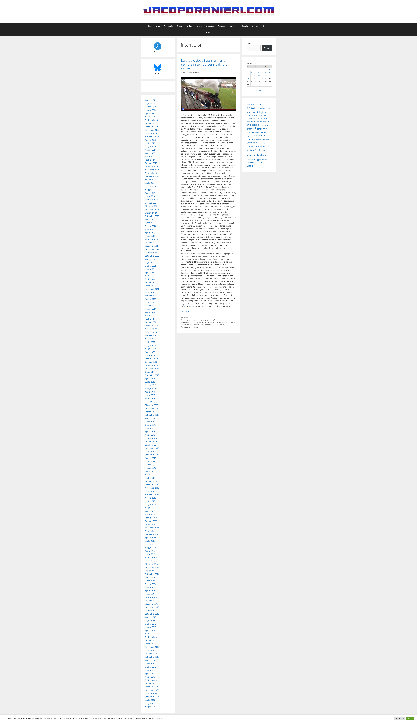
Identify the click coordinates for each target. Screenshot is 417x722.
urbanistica (208, 325)
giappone (250, 129)
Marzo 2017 (150, 475)
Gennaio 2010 (151, 683)
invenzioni (260, 132)
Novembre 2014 (152, 567)
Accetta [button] (410, 718)
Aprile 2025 (150, 153)
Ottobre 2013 (151, 611)
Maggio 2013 (150, 627)
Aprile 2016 (150, 511)
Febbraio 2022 (151, 279)
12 (255, 76)
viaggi (250, 165)
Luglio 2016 (150, 501)
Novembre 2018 (152, 408)
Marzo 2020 (150, 355)
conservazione (255, 115)
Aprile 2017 (150, 471)
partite (198, 322)
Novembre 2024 (152, 170)
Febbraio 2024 (151, 200)
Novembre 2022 (152, 249)
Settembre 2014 (152, 574)
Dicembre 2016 (151, 485)
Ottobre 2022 (151, 253)
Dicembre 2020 (151, 325)
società (250, 150)
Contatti (255, 26)
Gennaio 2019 (151, 402)
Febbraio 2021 (151, 319)
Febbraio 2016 (151, 518)
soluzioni (222, 322)
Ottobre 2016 (151, 491)
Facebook (222, 26)
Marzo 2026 (150, 117)
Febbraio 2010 (151, 680)
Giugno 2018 (150, 425)
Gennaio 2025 (151, 163)
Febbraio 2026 (151, 120)
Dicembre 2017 (151, 445)
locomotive (185, 322)
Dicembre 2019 (151, 365)
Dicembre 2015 (151, 524)
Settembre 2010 (152, 657)
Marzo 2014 (150, 594)
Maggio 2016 (150, 508)
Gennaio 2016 (151, 521)
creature (251, 118)
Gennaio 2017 (151, 481)
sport (228, 322)
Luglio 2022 (150, 262)
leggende (249, 136)
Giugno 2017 (150, 465)
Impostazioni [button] (400, 718)
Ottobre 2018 (150, 412)
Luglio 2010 (150, 664)
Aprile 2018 (150, 432)
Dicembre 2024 (151, 166)
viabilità (221, 325)
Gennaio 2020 (151, 362)
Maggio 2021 (150, 309)
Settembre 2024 (152, 176)
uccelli (257, 163)
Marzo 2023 (150, 236)
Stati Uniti (261, 150)
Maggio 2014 (150, 587)
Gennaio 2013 (151, 640)
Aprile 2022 (150, 272)
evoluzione (253, 124)
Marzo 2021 (150, 315)
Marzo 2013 (150, 634)
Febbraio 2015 (151, 557)
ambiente (256, 104)
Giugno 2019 (150, 385)
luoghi (257, 135)
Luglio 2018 (150, 422)
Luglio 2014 (150, 581)
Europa (210, 320)
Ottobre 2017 (150, 451)
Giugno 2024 (150, 186)
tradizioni (265, 160)
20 (259, 79)
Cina (266, 112)
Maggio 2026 (150, 110)
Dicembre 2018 (151, 405)
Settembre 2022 (152, 256)
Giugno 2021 (150, 306)
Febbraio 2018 (151, 438)
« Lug (258, 90)
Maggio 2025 (150, 150)
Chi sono (266, 26)
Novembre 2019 (152, 369)
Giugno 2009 (150, 703)
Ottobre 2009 (151, 693)
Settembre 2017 (152, 455)
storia (251, 154)
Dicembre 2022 (151, 246)
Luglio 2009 (150, 700)
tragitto (189, 325)
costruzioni (264, 115)
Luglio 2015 (150, 541)
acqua (248, 104)
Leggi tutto (186, 312)
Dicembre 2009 (152, 687)
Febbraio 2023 (151, 239)
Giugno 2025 (150, 147)
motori (268, 136)
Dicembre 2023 (151, 206)
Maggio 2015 (150, 547)
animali (252, 108)
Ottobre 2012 (150, 650)
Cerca (249, 44)
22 (266, 79)
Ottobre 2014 (151, 571)
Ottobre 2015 (150, 531)
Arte (158, 26)
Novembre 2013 (152, 607)
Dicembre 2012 (151, 644)
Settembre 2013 (152, 614)
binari (185, 320)
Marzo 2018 (150, 435)
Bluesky (245, 26)
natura (251, 139)
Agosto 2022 (150, 259)
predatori (262, 143)
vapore (215, 325)
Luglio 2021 (150, 302)
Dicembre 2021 (151, 286)
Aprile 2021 (150, 312)
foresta (262, 125)
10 (248, 76)
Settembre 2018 (152, 415)
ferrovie (217, 320)
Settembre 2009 (152, 697)
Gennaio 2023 (151, 243)
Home (149, 26)
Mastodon (233, 26)
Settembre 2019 (152, 375)
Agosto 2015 (150, 538)
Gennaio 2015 (151, 561)
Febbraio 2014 (151, 597)
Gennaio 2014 (151, 601)
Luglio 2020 (150, 342)
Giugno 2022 (150, 266)
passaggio (205, 322)
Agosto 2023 (150, 219)
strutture (268, 155)
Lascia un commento (191, 327)
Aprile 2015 (150, 551)
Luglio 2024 (150, 183)
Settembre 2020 (152, 335)
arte (248, 112)
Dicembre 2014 (151, 564)
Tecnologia (168, 26)
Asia (253, 112)
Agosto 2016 (150, 498)
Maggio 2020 (150, 349)
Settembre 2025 (152, 137)
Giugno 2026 (150, 107)
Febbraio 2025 (151, 160)
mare (263, 136)
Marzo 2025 (150, 156)
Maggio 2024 (150, 190)
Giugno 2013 (150, 624)
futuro (267, 125)
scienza (264, 146)
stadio (233, 322)
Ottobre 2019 (151, 372)
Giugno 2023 (150, 226)
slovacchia (214, 322)
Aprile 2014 (150, 591)
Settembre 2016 (152, 494)
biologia (260, 112)
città (248, 115)
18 (251, 79)
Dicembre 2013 (151, 604)
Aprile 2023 (150, 233)
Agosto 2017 (150, 458)
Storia (199, 26)
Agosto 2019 (150, 379)
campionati (197, 320)
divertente (250, 121)
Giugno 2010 (150, 667)
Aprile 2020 (150, 352)
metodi (192, 322)
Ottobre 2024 (151, 173)
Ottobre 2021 (150, 292)
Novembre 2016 (152, 488)
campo (204, 320)
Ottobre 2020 (151, 332)
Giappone (210, 26)
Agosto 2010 (150, 660)
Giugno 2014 (150, 584)
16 (269, 76)
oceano (259, 140)
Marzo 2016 (150, 514)
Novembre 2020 (152, 329)
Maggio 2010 (150, 670)
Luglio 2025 (150, 143)
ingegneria (261, 128)
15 (266, 76)
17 (248, 79)
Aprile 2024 (150, 193)
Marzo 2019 (150, 395)
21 (262, 79)
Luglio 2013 (150, 620)
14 (262, 76)
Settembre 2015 (152, 534)
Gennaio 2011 (151, 654)
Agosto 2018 (150, 418)
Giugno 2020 (150, 345)
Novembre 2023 (152, 209)
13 (259, 76)
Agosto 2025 (150, 140)
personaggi (252, 142)
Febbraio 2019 (151, 398)
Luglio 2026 (150, 103)
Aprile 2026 (150, 113)
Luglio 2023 (150, 223)
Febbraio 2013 (151, 637)
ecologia (258, 121)
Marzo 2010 (150, 677)
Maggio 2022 (150, 269)
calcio (190, 320)
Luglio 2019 (150, 382)
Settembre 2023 (152, 216)
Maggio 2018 (150, 428)
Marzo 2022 (150, 276)
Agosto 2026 (150, 100)
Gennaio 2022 (151, 282)
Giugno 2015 (150, 544)
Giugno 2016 (150, 504)
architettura (264, 108)
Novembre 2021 (152, 289)
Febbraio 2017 (151, 478)
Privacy (208, 33)
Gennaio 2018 (151, 441)
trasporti (196, 325)
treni (201, 325)
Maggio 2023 (150, 229)
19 (255, 79)
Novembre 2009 (152, 690)
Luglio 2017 (150, 461)
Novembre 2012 (152, 647)
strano (183, 325)
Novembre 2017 (152, 448)
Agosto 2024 (150, 180)
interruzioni (225, 320)
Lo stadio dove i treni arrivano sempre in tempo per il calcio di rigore (204, 64)
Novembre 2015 (152, 528)
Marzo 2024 (150, 196)
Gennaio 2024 (151, 203)
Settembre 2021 (152, 296)
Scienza (180, 26)
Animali (190, 26)
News (185, 318)
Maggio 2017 (150, 468)
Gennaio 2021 (151, 322)
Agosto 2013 (150, 617)
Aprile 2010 (150, 673)
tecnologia (254, 159)
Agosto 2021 (150, 299)
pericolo (266, 140)
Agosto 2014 (150, 577)
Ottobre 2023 (151, 213)
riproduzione (253, 146)
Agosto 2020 (150, 339)
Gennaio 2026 (151, 123)
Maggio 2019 (150, 388)
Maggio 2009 (151, 707)
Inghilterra (250, 132)
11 (251, 76)
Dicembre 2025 (151, 127)
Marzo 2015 (150, 554)
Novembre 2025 (152, 130)
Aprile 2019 (150, 392)
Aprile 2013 (150, 630)
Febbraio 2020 (151, 359)
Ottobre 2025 (151, 133)
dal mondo (261, 118)
